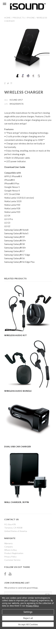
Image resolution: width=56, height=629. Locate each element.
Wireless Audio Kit (15, 335)
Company (8, 546)
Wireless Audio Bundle (18, 391)
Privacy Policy (10, 556)
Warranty (8, 543)
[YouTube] (10, 574)
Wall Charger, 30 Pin (16, 502)
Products (19, 17)
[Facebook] (5, 574)
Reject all (28, 618)
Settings (28, 611)
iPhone (31, 17)
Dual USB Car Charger (17, 446)
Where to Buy (10, 550)
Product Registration (13, 553)
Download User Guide (14, 167)
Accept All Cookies (28, 624)
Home (7, 17)
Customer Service (12, 560)
